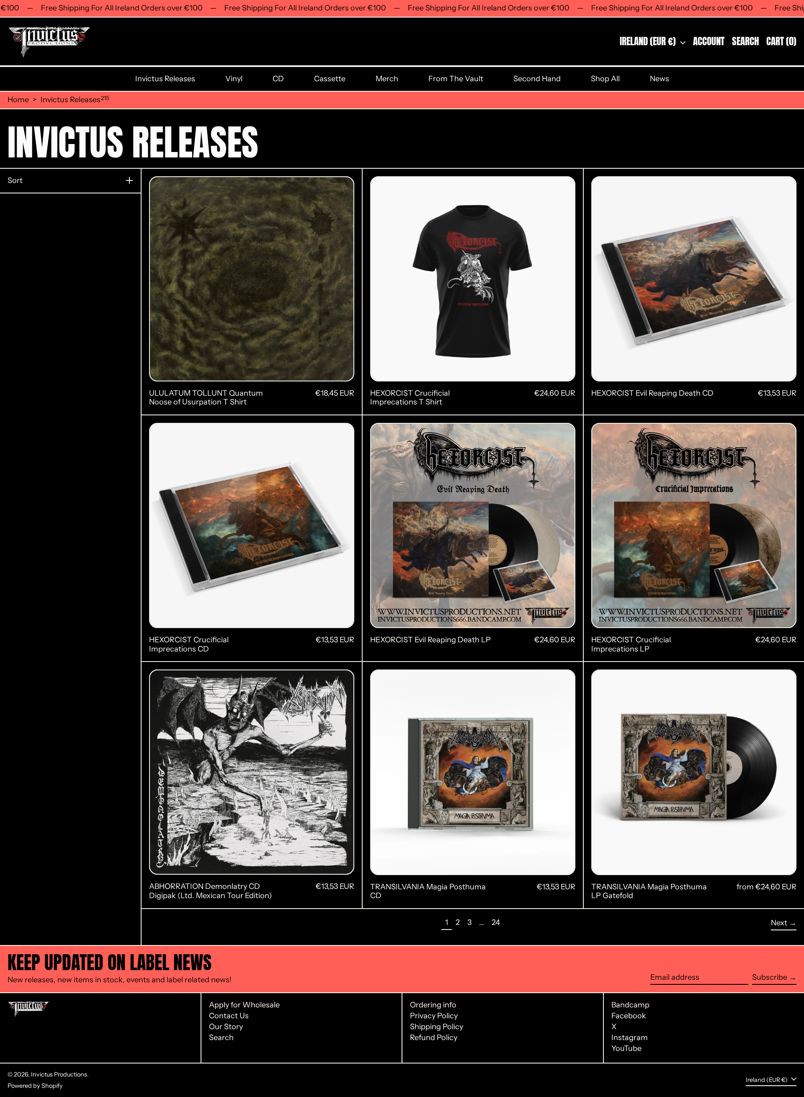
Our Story (226, 1026)
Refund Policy (433, 1037)
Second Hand (537, 78)
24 (497, 922)
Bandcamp (630, 1005)
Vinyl (233, 78)
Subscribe (769, 977)
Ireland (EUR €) (649, 41)
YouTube (626, 1048)
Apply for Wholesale (244, 1004)
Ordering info (433, 1004)
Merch (387, 78)
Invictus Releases (165, 78)
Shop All (605, 78)
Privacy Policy (434, 1015)
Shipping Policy (436, 1026)
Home (18, 99)
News (659, 78)
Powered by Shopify (35, 1085)
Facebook (628, 1016)
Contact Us (229, 1015)
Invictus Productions (59, 1074)
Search (221, 1037)
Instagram (629, 1037)
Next (779, 922)
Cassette (329, 78)
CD (278, 78)
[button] (745, 41)
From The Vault (455, 78)
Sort (15, 180)
